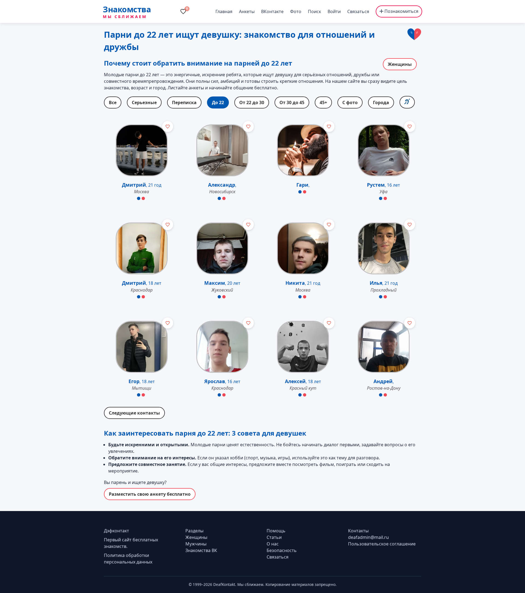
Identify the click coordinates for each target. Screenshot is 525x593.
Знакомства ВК (201, 550)
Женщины (400, 64)
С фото (350, 102)
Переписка (184, 102)
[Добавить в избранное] (167, 126)
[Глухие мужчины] (407, 102)
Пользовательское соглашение (382, 544)
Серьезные (144, 102)
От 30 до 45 (291, 102)
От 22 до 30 (251, 102)
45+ (323, 102)
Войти (334, 11)
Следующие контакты (134, 413)
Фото (295, 11)
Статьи (274, 537)
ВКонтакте (272, 11)
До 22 (218, 102)
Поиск (314, 11)
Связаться (358, 11)
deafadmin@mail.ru (368, 537)
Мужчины (195, 544)
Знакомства (127, 9)
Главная (223, 11)
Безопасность (282, 550)
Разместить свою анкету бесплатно (150, 494)
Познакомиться (400, 11)
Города (381, 102)
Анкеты (247, 11)
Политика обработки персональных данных (128, 558)
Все (112, 102)
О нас (273, 544)
